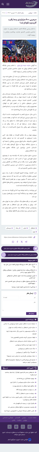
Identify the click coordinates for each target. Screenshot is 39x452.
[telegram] (16, 427)
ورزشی (30, 13)
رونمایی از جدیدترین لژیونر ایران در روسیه (23, 287)
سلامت (19, 420)
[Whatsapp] (13, 241)
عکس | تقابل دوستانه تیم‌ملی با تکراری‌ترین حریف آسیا (19, 411)
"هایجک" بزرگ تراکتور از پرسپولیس (25, 352)
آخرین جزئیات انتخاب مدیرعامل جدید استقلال (22, 341)
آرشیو (6, 368)
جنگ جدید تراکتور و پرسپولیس (26, 349)
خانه (35, 13)
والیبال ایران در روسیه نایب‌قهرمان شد (23, 403)
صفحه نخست (32, 418)
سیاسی (24, 418)
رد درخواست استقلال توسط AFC (25, 390)
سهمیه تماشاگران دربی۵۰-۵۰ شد (25, 379)
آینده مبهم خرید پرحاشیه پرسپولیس (25, 345)
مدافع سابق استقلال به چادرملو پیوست (23, 386)
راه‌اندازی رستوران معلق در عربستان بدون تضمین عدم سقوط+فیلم (20, 282)
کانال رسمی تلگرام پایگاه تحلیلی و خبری (17, 248)
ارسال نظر (31, 314)
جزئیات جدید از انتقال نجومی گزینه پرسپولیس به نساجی (19, 324)
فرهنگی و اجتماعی (8, 418)
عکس (14, 420)
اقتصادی (17, 418)
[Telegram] (26, 241)
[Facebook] (17, 241)
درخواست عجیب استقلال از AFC (25, 393)
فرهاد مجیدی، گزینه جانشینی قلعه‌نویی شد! (23, 337)
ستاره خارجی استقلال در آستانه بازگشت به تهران (21, 327)
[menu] (8, 4)
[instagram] (23, 427)
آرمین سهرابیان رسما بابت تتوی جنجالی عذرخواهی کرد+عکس (21, 277)
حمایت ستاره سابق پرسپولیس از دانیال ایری (22, 382)
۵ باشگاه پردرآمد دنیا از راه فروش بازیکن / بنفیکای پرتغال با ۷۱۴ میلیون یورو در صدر (19, 271)
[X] (21, 241)
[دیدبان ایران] (31, 4)
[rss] (29, 427)
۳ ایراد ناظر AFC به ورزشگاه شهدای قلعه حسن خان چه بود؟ (19, 265)
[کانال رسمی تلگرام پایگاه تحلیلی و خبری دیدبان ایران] (35, 248)
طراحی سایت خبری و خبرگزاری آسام (18, 440)
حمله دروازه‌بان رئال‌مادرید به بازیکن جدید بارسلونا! (21, 356)
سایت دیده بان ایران (23, 65)
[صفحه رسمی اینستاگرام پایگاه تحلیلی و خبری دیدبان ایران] (3, 255)
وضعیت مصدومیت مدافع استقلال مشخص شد (21, 407)
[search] (3, 4)
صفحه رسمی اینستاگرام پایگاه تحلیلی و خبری (22, 255)
